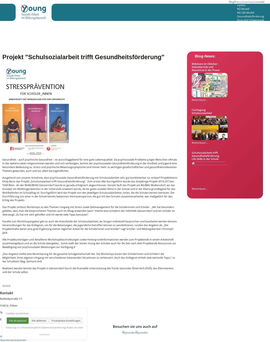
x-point (241, 5)
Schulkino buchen (247, 39)
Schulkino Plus (245, 24)
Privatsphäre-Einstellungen (66, 320)
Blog (231, 2)
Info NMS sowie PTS (248, 35)
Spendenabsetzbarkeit (13, 340)
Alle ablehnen (39, 320)
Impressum (44, 334)
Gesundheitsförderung (250, 16)
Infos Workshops (247, 27)
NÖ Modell (243, 9)
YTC (239, 42)
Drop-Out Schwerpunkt (250, 20)
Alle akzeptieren (17, 320)
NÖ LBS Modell (245, 12)
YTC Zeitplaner (245, 46)
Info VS (241, 31)
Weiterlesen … (200, 100)
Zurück (6, 285)
